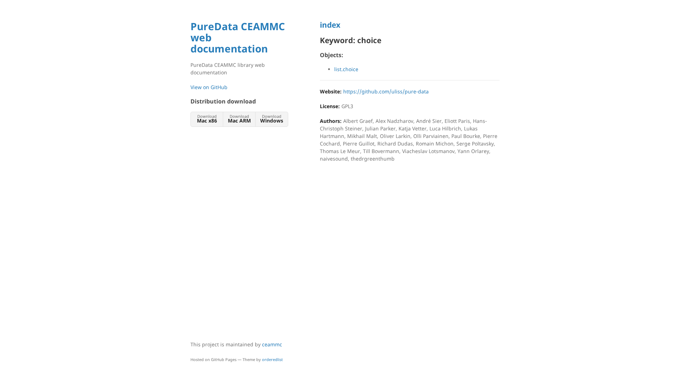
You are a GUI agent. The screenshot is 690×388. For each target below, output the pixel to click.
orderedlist (272, 359)
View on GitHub (208, 87)
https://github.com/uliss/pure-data (386, 91)
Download (207, 119)
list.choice (346, 69)
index (330, 25)
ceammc (272, 344)
